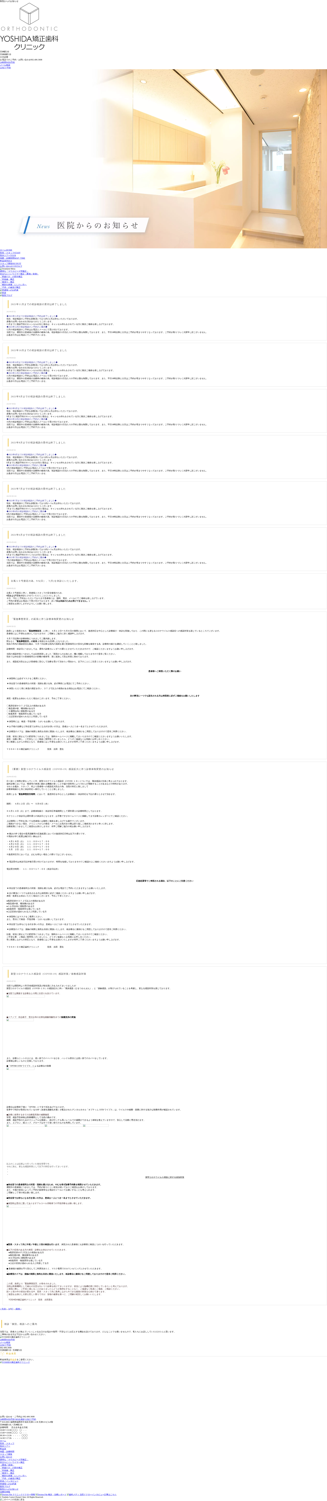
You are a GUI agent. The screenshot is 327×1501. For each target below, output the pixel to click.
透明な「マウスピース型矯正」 (14, 1460)
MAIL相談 (20, 1419)
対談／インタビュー (9, 1481)
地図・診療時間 (7, 1451)
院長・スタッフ (7, 1443)
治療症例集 (5, 1492)
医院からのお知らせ (9, 1489)
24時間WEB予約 (7, 1340)
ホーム (3, 1441)
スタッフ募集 (6, 1454)
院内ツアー (5, 1446)
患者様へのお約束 (8, 1484)
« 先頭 (3, 1309)
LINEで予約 (5, 1345)
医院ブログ (5, 1486)
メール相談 (5, 1342)
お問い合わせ (6, 1457)
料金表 (13, 1359)
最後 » (18, 1309)
